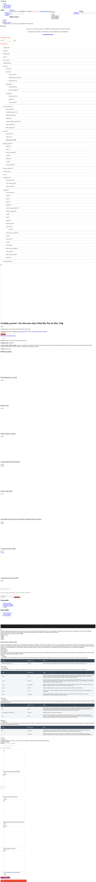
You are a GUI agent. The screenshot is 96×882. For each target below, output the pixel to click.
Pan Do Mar (37, 331)
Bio (33, 331)
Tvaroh (7, 155)
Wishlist (7, 15)
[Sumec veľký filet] (24, 488)
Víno (4, 174)
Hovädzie (8, 93)
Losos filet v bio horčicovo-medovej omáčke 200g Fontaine (21, 519)
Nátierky (8, 204)
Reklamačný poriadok (8, 604)
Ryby (4, 21)
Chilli (10, 229)
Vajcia (7, 235)
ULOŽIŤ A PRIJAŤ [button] (5, 742)
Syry (7, 161)
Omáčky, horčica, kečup (11, 232)
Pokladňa (7, 13)
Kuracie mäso (12, 74)
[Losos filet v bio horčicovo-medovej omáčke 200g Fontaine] (13, 516)
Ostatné (5, 190)
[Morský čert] (13, 402)
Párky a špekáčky (10, 124)
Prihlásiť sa (76, 12)
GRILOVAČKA (6, 63)
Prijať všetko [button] (16, 633)
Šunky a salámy (9, 127)
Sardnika (45, 331)
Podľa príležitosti (6, 261)
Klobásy (7, 118)
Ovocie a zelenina (7, 168)
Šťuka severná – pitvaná (9, 377)
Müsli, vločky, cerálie (10, 254)
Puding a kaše (9, 223)
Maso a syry (5, 60)
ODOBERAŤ (17, 597)
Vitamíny (8, 220)
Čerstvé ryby (8, 133)
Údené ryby (8, 136)
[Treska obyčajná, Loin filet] (24, 575)
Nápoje (7, 195)
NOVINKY (5, 53)
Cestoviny (8, 238)
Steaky (10, 99)
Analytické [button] (3, 698)
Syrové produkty (9, 164)
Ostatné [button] (2, 738)
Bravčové (8, 84)
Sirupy (7, 257)
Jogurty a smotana (10, 152)
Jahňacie (8, 68)
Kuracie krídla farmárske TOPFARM (11, 771)
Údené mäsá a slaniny (10, 112)
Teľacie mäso (11, 102)
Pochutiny (8, 245)
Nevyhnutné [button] (3, 648)
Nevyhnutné (5, 650)
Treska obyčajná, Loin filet (9, 578)
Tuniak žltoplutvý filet (8, 548)
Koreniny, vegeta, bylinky (11, 208)
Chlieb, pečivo (6, 171)
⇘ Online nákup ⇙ (7, 5)
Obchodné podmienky (8, 605)
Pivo (4, 56)
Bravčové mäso (12, 86)
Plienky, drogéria (9, 186)
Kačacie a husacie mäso (14, 77)
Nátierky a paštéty (10, 115)
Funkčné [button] (2, 655)
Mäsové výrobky (6, 106)
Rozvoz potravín (7, 7)
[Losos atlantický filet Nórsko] (13, 458)
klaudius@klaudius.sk (45, 11)
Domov (5, 3)
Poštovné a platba (7, 603)
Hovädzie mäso (12, 96)
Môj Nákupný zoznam (48, 34)
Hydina (7, 71)
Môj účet (7, 12)
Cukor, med (8, 251)
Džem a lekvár (9, 192)
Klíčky (4, 50)
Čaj (7, 214)
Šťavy (7, 201)
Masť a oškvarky (9, 108)
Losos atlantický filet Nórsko (10, 461)
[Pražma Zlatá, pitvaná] (13, 430)
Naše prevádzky (7, 6)
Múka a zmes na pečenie (11, 248)
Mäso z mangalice (12, 89)
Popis (4, 338)
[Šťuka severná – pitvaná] (13, 374)
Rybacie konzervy (7, 22)
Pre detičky (5, 177)
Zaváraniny (8, 226)
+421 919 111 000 (36, 11)
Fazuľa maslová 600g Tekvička (10, 796)
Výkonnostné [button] (4, 666)
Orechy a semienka (10, 211)
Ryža (7, 198)
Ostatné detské (9, 180)
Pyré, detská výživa (10, 183)
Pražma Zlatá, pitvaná (8, 433)
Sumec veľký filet (6, 491)
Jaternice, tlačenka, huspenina (12, 121)
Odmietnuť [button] (21, 633)
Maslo (7, 149)
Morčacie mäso (12, 80)
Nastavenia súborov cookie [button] (7, 633)
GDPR (4, 607)
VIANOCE (5, 47)
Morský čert (5, 405)
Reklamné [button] (3, 720)
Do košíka (3, 334)
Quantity (2, 332)
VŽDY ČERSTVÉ (7, 613)
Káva (7, 242)
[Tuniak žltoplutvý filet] (13, 545)
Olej (7, 217)
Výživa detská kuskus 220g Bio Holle (11, 872)
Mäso (4, 66)
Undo (14, 743)
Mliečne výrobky (6, 143)
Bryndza (8, 158)
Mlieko (7, 146)
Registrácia (76, 13)
